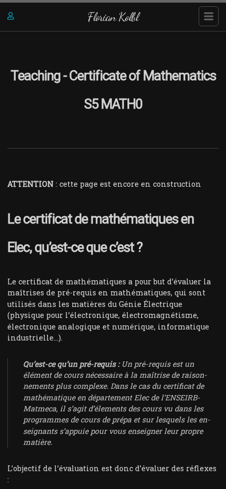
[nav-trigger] (208, 16)
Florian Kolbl (113, 16)
